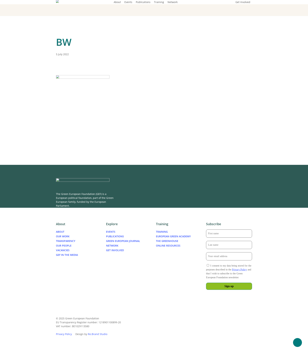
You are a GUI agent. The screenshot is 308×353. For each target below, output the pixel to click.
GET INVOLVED (115, 250)
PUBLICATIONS (115, 236)
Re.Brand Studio (97, 334)
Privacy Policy (239, 269)
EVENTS (110, 231)
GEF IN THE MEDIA (67, 255)
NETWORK (112, 245)
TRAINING (162, 231)
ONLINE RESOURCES (168, 245)
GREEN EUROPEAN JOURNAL (123, 241)
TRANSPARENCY (65, 241)
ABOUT (60, 231)
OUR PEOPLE (63, 245)
